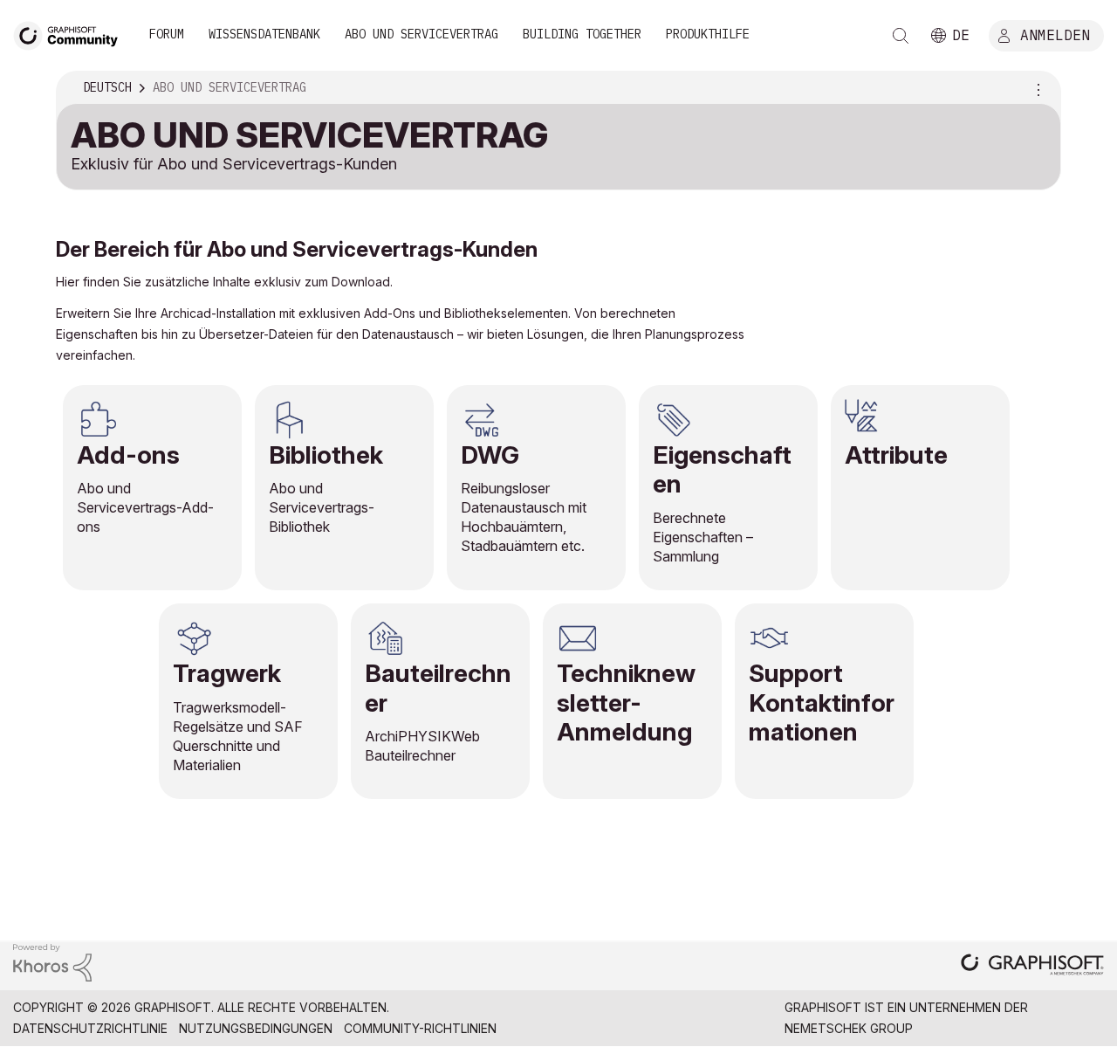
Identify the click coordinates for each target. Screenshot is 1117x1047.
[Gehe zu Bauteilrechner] (440, 701)
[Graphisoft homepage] (1032, 966)
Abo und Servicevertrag (421, 34)
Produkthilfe (708, 34)
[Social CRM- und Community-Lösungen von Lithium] (52, 961)
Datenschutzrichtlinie (90, 1028)
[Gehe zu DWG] (536, 488)
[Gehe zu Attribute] (920, 488)
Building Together (582, 34)
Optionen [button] (1035, 88)
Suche (900, 36)
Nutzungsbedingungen (255, 1028)
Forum (166, 34)
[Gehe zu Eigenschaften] (728, 488)
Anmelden (1055, 34)
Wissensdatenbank (264, 34)
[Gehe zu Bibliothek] (344, 488)
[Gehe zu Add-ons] (152, 488)
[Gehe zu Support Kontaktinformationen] (824, 701)
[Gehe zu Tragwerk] (248, 701)
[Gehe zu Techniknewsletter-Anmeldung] (632, 701)
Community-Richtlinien (420, 1028)
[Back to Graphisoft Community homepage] (71, 33)
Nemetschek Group (849, 1028)
